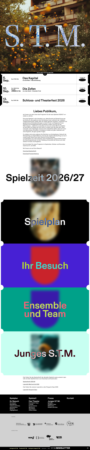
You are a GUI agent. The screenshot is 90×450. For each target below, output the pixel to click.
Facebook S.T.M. (23, 448)
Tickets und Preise (15, 406)
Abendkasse (13, 404)
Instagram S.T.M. (14, 448)
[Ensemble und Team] (45, 309)
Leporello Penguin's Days (30, 389)
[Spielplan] (45, 222)
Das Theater (34, 401)
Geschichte (32, 408)
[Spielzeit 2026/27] (45, 178)
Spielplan (14, 398)
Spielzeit (32, 398)
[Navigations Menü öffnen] (45, 75)
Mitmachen (51, 406)
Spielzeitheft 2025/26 (29, 381)
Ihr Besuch (14, 401)
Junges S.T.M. (54, 401)
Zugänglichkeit (14, 410)
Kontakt (70, 398)
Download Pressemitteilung (31, 153)
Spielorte (12, 408)
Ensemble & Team (34, 403)
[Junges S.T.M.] (45, 353)
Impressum (44, 448)
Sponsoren (32, 407)
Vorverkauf (13, 403)
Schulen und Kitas (52, 407)
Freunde (31, 404)
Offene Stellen (33, 410)
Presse (51, 398)
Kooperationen (33, 406)
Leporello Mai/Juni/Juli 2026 (31, 384)
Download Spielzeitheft (29, 151)
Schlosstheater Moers (45, 72)
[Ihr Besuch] (45, 265)
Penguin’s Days (52, 404)
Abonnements (13, 407)
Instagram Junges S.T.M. (34, 448)
